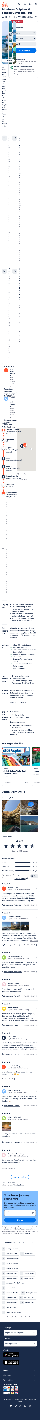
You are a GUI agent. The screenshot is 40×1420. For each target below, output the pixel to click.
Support (6, 1370)
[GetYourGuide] (5, 4)
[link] (16, 766)
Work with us (8, 1380)
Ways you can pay (10, 1384)
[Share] (36, 17)
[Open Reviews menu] (36, 888)
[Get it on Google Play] (11, 1355)
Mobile (6, 1350)
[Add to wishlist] (27, 749)
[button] (9, 17)
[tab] (15, 1242)
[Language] (30, 4)
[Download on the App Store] (11, 1363)
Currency (7, 1339)
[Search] (19, 4)
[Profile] (36, 4)
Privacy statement (25, 1233)
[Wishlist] (25, 4)
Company (7, 1375)
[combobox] (21, 878)
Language (7, 1328)
